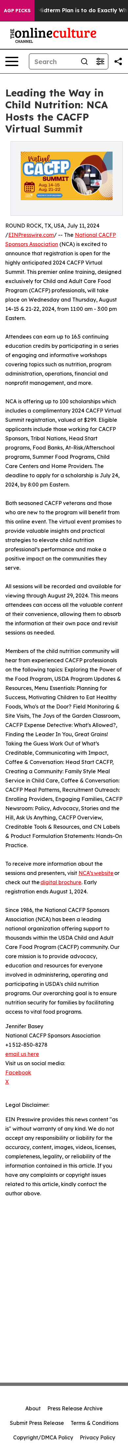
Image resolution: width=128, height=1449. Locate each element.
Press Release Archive (75, 1408)
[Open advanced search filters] (100, 61)
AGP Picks (17, 11)
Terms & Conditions (94, 1423)
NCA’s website (96, 873)
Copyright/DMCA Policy (43, 1437)
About (33, 1408)
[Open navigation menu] (11, 61)
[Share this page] (118, 61)
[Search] (84, 61)
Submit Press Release (37, 1423)
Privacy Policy (97, 1437)
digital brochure (60, 882)
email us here (22, 1054)
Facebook (18, 1072)
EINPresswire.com (31, 235)
